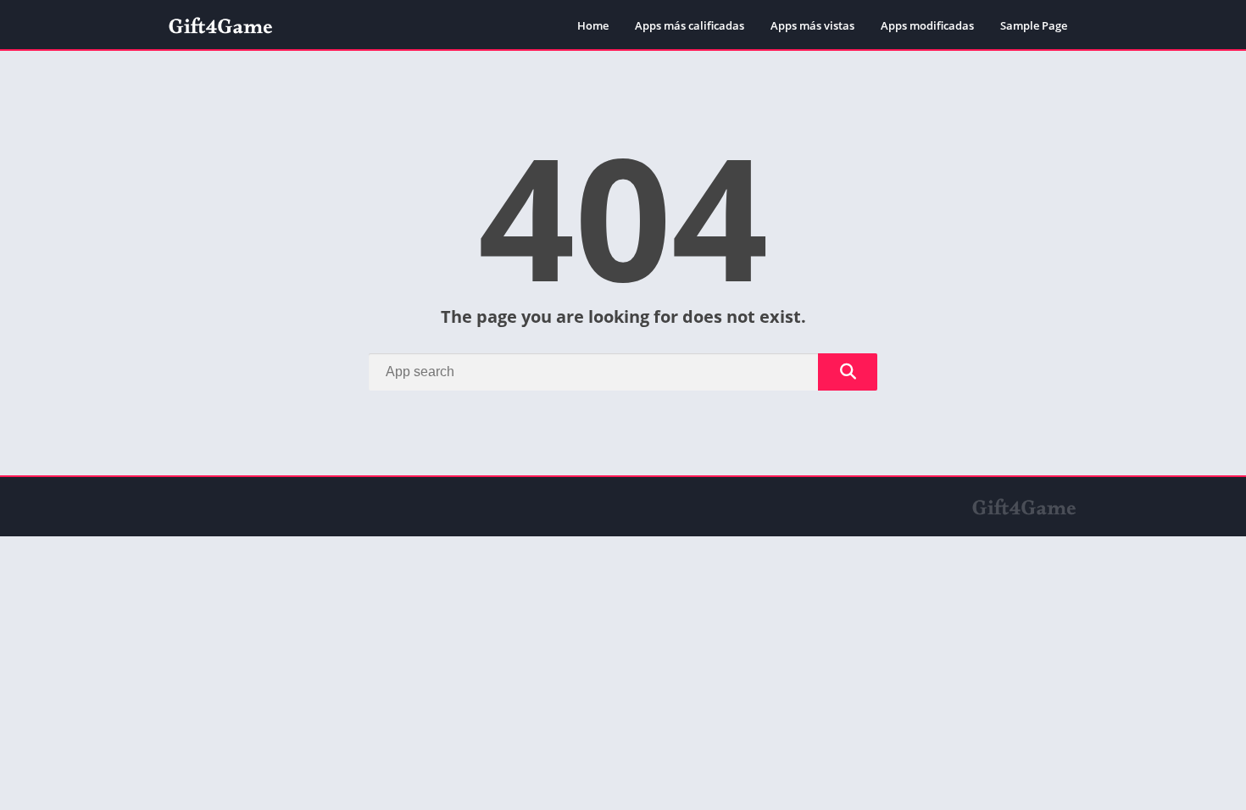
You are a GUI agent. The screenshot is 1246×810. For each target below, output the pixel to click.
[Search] (847, 372)
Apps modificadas (927, 25)
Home (593, 25)
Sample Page (1033, 25)
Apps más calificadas (689, 25)
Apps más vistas (812, 25)
